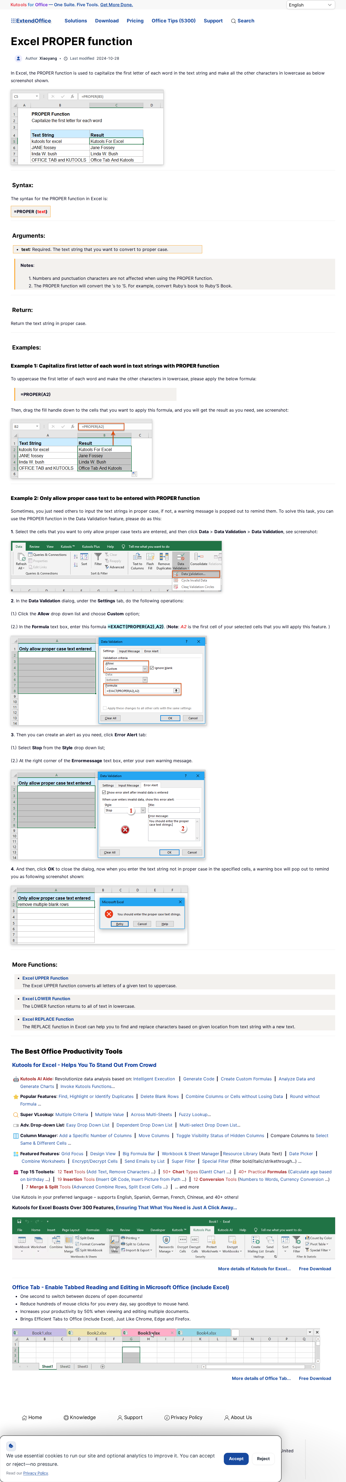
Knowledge (83, 1417)
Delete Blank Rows (160, 1096)
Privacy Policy (186, 1417)
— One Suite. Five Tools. (72, 5)
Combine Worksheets (43, 1161)
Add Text (97, 1171)
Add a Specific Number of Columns (95, 1135)
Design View (103, 1153)
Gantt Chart (213, 1171)
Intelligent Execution (154, 1078)
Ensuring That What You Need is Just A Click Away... (176, 1207)
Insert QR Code (113, 1179)
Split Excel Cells (145, 1186)
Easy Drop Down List (87, 1125)
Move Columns (154, 1135)
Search (246, 20)
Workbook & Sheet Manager (190, 1153)
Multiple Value (110, 1114)
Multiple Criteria (71, 1114)
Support (213, 20)
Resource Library (240, 1153)
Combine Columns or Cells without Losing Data (234, 1096)
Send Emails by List (145, 1161)
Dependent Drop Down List (144, 1125)
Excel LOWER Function (46, 998)
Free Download (315, 1268)
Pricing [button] (135, 20)
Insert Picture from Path (155, 1179)
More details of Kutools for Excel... (254, 1268)
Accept (236, 1458)
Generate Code (198, 1078)
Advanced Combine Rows (100, 1186)
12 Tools (71, 1171)
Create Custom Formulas (246, 1078)
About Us (241, 1417)
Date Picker (301, 1153)
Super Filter (183, 1161)
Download (107, 20)
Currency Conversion (302, 1179)
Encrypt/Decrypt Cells (95, 1161)
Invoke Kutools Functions (86, 1086)
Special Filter (215, 1161)
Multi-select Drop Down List (208, 1125)
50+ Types (180, 1171)
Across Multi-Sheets (151, 1114)
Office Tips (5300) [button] (174, 20)
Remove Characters (129, 1171)
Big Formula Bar (139, 1153)
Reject (263, 1458)
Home (35, 1417)
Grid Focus (72, 1153)
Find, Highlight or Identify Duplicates (96, 1096)
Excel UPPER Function (45, 978)
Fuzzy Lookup (193, 1114)
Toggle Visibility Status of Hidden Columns (220, 1135)
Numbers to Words (258, 1179)
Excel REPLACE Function (48, 1019)
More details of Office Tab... (261, 1378)
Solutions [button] (76, 20)
